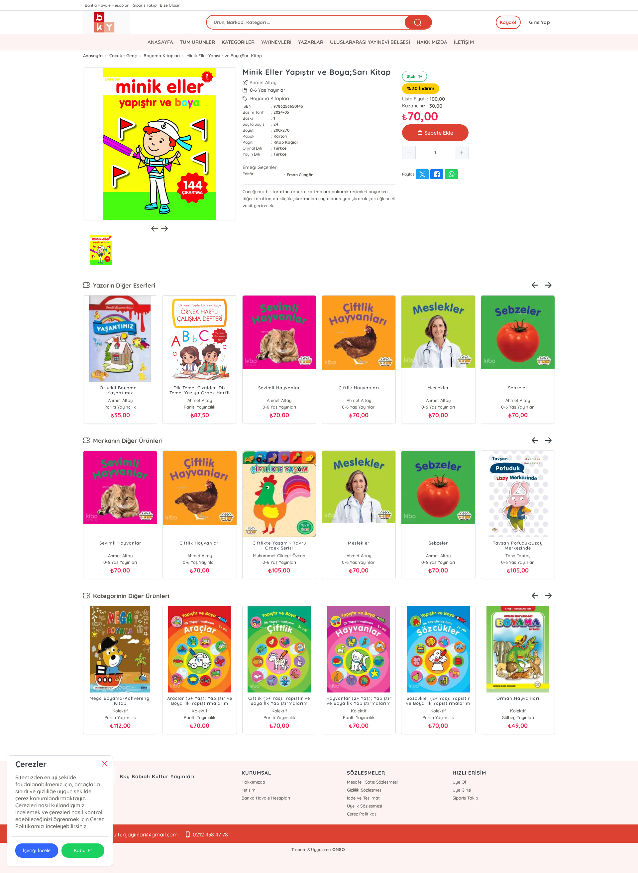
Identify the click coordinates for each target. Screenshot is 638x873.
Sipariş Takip (145, 5)
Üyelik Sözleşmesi (364, 806)
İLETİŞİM (464, 42)
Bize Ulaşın (170, 5)
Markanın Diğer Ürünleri (126, 440)
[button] (409, 152)
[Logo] (106, 22)
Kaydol (508, 22)
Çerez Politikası (362, 813)
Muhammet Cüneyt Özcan (279, 555)
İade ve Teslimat (363, 798)
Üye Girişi (462, 790)
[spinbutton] (435, 152)
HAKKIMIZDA (432, 42)
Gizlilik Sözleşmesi (364, 790)
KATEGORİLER (238, 42)
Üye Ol (459, 782)
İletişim (249, 790)
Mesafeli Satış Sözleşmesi (372, 782)
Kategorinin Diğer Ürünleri (129, 596)
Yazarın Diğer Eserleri (122, 285)
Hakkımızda (253, 782)
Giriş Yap (539, 22)
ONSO (338, 849)
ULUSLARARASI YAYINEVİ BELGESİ (370, 42)
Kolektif (120, 710)
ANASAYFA (160, 42)
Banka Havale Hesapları (107, 5)
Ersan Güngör (300, 174)
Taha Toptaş (517, 555)
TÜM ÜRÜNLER (197, 42)
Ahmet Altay (263, 82)
